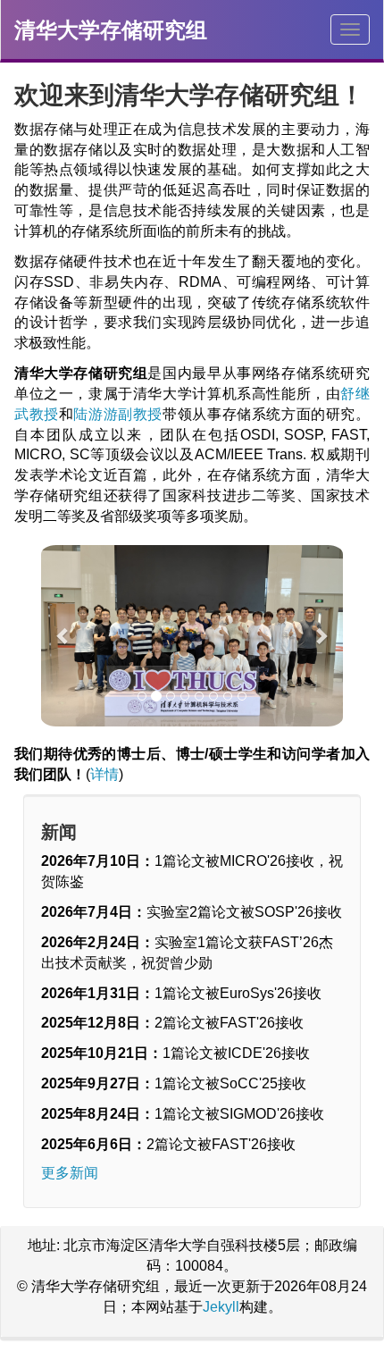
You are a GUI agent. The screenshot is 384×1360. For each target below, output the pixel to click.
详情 (104, 774)
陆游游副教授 (118, 414)
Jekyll (221, 1306)
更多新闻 (69, 1172)
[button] (64, 635)
